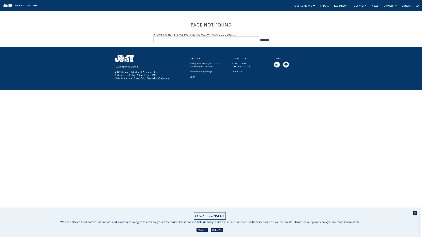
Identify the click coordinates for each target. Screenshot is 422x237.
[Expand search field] (417, 6)
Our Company (303, 5)
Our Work (360, 5)
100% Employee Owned (26, 5)
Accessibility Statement (158, 78)
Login (192, 76)
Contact (406, 5)
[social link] (277, 65)
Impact (324, 5)
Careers (389, 5)
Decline (217, 229)
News (374, 5)
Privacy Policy (140, 78)
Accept (203, 229)
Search (264, 40)
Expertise (340, 5)
